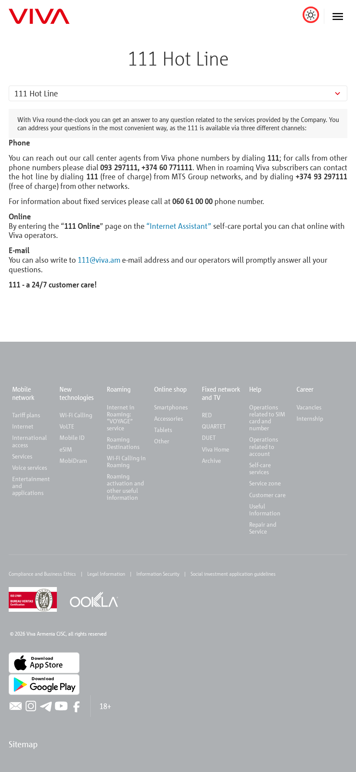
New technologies (76, 393)
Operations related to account (263, 446)
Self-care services (260, 468)
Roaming (119, 389)
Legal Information (106, 573)
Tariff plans (26, 415)
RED (207, 415)
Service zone (265, 483)
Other (161, 441)
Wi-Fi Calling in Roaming (126, 461)
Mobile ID (72, 437)
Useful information (264, 509)
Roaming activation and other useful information (125, 486)
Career (305, 389)
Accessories (168, 418)
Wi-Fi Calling (75, 415)
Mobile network (23, 393)
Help (255, 389)
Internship (310, 418)
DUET (209, 437)
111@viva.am (99, 259)
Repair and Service (262, 528)
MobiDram (73, 460)
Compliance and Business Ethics (42, 573)
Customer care (267, 494)
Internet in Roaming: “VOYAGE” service (121, 417)
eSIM (65, 449)
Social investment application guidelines (233, 573)
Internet (22, 426)
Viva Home (215, 449)
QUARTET (214, 426)
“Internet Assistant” (178, 226)
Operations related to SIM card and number (267, 417)
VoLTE (66, 426)
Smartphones (171, 407)
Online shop (170, 389)
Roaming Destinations (123, 442)
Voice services (29, 467)
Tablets (163, 429)
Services (22, 456)
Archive (211, 460)
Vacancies (309, 407)
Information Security (157, 573)
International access (29, 441)
